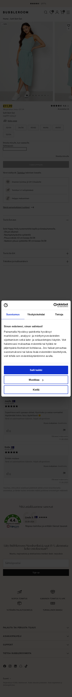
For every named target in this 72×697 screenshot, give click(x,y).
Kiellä (36, 389)
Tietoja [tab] (59, 314)
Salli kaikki (36, 370)
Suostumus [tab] (13, 314)
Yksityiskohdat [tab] (36, 314)
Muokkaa (34, 379)
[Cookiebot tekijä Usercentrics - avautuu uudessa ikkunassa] (53, 305)
